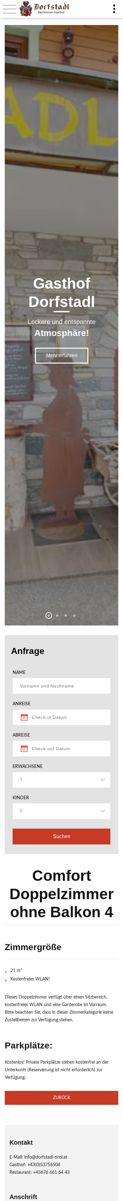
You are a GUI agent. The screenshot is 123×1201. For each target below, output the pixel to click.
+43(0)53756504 (43, 1165)
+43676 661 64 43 (51, 1172)
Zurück (61, 1098)
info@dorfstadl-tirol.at (45, 1157)
